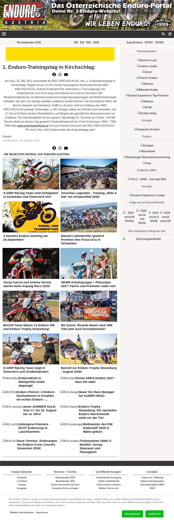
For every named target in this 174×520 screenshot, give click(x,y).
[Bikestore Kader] (147, 89)
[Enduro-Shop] (147, 113)
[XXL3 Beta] (147, 195)
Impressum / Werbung (152, 477)
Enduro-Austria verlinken (109, 484)
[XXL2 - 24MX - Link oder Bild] (147, 179)
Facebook (22, 477)
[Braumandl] (147, 151)
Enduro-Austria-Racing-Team (65, 484)
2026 (65, 477)
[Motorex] (147, 101)
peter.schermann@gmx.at (32, 125)
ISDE (96, 42)
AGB (152, 488)
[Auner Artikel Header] (60, 53)
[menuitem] (170, 34)
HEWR (159, 42)
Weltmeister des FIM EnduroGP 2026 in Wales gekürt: (97, 428)
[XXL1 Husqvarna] (147, 129)
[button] (54, 74)
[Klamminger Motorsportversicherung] (147, 157)
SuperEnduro (134, 42)
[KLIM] (147, 107)
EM (82, 42)
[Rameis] (147, 83)
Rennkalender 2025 (65, 481)
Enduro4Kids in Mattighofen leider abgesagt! (32, 381)
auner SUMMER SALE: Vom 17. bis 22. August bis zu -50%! (39, 410)
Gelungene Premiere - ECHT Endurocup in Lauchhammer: (34, 428)
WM (88, 42)
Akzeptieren (132, 514)
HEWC (149, 42)
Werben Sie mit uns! (109, 488)
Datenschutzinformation (152, 481)
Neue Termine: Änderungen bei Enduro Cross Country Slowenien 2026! (37, 444)
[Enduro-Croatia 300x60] (147, 66)
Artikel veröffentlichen (108, 481)
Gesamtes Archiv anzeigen (65, 488)
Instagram (22, 488)
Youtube (22, 484)
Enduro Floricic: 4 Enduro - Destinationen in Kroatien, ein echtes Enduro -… (36, 395)
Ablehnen (154, 514)
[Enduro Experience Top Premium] (147, 95)
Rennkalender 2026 (29, 42)
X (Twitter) (22, 481)
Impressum (42, 512)
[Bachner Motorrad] (147, 60)
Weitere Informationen (22, 512)
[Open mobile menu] (4, 34)
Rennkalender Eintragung (109, 477)
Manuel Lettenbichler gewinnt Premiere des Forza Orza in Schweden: (82, 239)
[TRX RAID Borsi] (147, 163)
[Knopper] (147, 145)
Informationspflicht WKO (152, 484)
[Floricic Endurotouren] (147, 77)
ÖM (76, 42)
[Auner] (147, 72)
